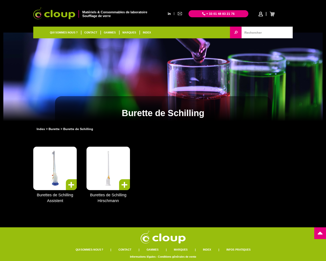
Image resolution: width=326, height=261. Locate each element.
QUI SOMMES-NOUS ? (89, 249)
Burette (54, 129)
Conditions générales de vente (177, 256)
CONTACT (90, 32)
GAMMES (110, 32)
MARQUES (129, 32)
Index (41, 129)
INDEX (147, 32)
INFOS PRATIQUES (238, 249)
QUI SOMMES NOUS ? (64, 32)
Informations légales (143, 256)
